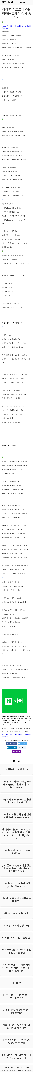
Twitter (24, 743)
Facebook (13, 743)
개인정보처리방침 (16, 1067)
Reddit (23, 747)
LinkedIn (13, 747)
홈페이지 (22, 2)
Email (18, 751)
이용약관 (6, 1067)
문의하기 (27, 1067)
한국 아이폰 (7, 2)
